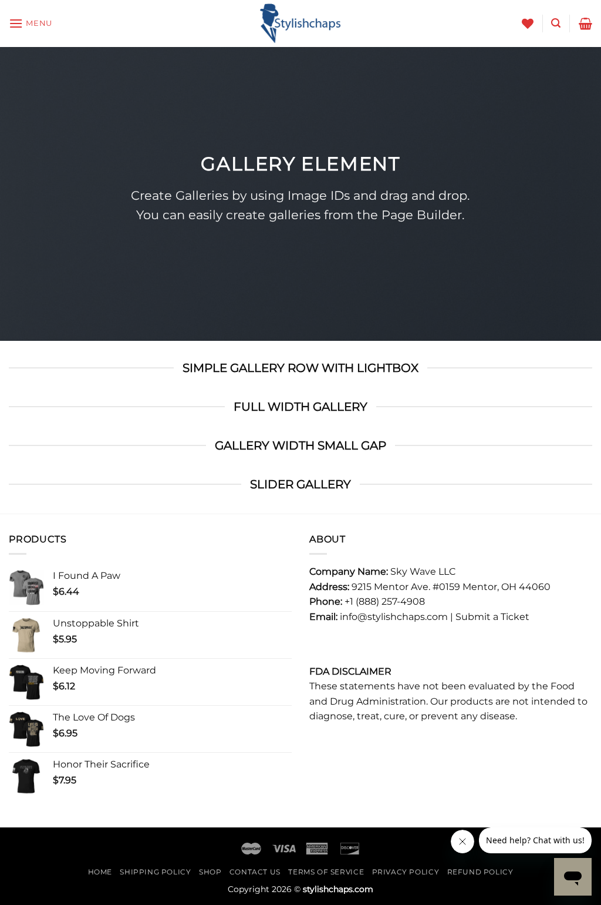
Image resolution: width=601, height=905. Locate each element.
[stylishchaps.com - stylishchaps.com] (300, 23)
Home (100, 871)
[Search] (556, 23)
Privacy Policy (406, 871)
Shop (210, 871)
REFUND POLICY (480, 871)
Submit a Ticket (492, 616)
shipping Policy (155, 871)
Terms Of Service (326, 871)
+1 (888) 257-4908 (385, 601)
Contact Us (255, 871)
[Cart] (585, 23)
